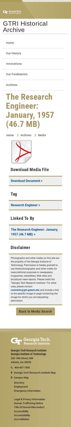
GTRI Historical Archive (25, 26)
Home (10, 43)
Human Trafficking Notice (28, 403)
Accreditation (21, 419)
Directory (19, 382)
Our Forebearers (17, 74)
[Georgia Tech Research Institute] (12, 11)
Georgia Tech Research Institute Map (35, 372)
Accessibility (21, 411)
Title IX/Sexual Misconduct (29, 407)
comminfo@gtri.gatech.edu (25, 290)
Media (42, 135)
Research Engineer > (25, 205)
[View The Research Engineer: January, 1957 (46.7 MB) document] (21, 152)
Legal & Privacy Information (29, 399)
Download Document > (26, 181)
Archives (11, 85)
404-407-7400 (22, 367)
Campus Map (21, 377)
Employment (21, 386)
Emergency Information (27, 390)
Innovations (14, 64)
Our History (13, 53)
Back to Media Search (35, 311)
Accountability (22, 415)
